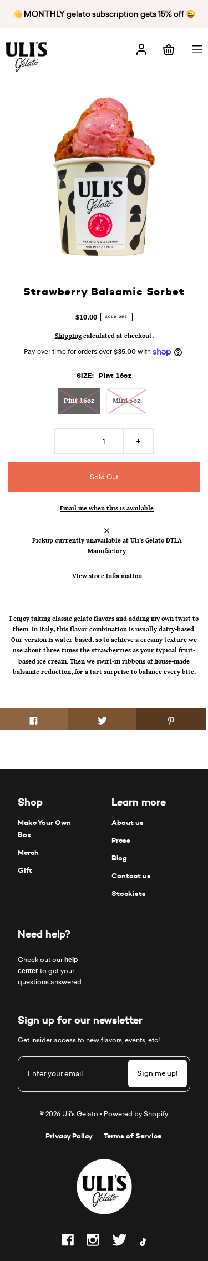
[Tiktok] (143, 1244)
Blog (119, 858)
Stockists (128, 893)
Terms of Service (132, 1136)
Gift (25, 870)
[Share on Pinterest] (171, 719)
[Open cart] (168, 48)
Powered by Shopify (136, 1113)
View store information (107, 576)
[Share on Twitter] (102, 719)
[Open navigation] (198, 48)
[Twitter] (119, 1242)
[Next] (182, 180)
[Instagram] (93, 1242)
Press (120, 840)
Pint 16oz (79, 400)
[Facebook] (68, 1242)
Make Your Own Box (44, 828)
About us (127, 822)
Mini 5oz (126, 400)
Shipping (68, 336)
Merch (28, 852)
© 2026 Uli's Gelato (69, 1113)
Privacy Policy (69, 1136)
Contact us (131, 875)
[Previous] (26, 180)
